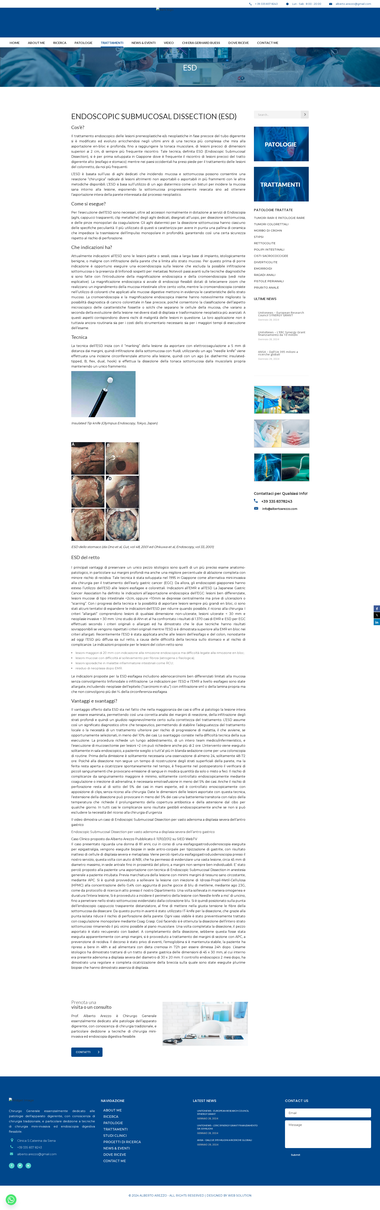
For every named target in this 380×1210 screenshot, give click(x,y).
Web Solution (239, 1195)
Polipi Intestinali (269, 249)
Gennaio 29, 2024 (268, 359)
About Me (112, 1110)
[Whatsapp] (11, 1199)
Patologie (113, 1123)
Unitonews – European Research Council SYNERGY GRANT (281, 314)
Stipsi (259, 237)
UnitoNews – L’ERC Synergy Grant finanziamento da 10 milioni (281, 333)
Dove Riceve (114, 1155)
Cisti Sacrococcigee (271, 256)
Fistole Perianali (269, 281)
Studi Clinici (115, 1136)
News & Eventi (116, 1148)
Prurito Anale (266, 287)
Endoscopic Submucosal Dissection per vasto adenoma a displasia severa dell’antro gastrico (143, 832)
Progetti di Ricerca (122, 1142)
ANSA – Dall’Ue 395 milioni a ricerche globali (278, 353)
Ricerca (110, 1117)
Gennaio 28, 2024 (268, 319)
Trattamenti (115, 1129)
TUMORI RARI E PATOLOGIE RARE (279, 218)
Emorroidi (263, 268)
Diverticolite (265, 262)
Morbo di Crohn (268, 230)
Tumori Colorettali (271, 224)
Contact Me (114, 1161)
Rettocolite (265, 243)
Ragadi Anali (265, 275)
